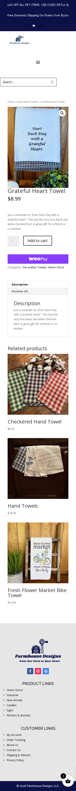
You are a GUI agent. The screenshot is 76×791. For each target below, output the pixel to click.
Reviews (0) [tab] (20, 291)
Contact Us (14, 750)
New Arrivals (14, 700)
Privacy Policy (15, 760)
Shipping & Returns (19, 755)
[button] (63, 5)
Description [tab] (20, 284)
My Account (14, 735)
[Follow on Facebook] (30, 671)
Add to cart (37, 240)
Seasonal (12, 695)
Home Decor (56, 267)
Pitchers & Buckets (19, 715)
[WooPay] (38, 259)
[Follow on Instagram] (38, 671)
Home (11, 101)
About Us (12, 745)
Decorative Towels (27, 101)
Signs (10, 710)
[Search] (52, 82)
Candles (12, 705)
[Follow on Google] (46, 671)
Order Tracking (16, 740)
